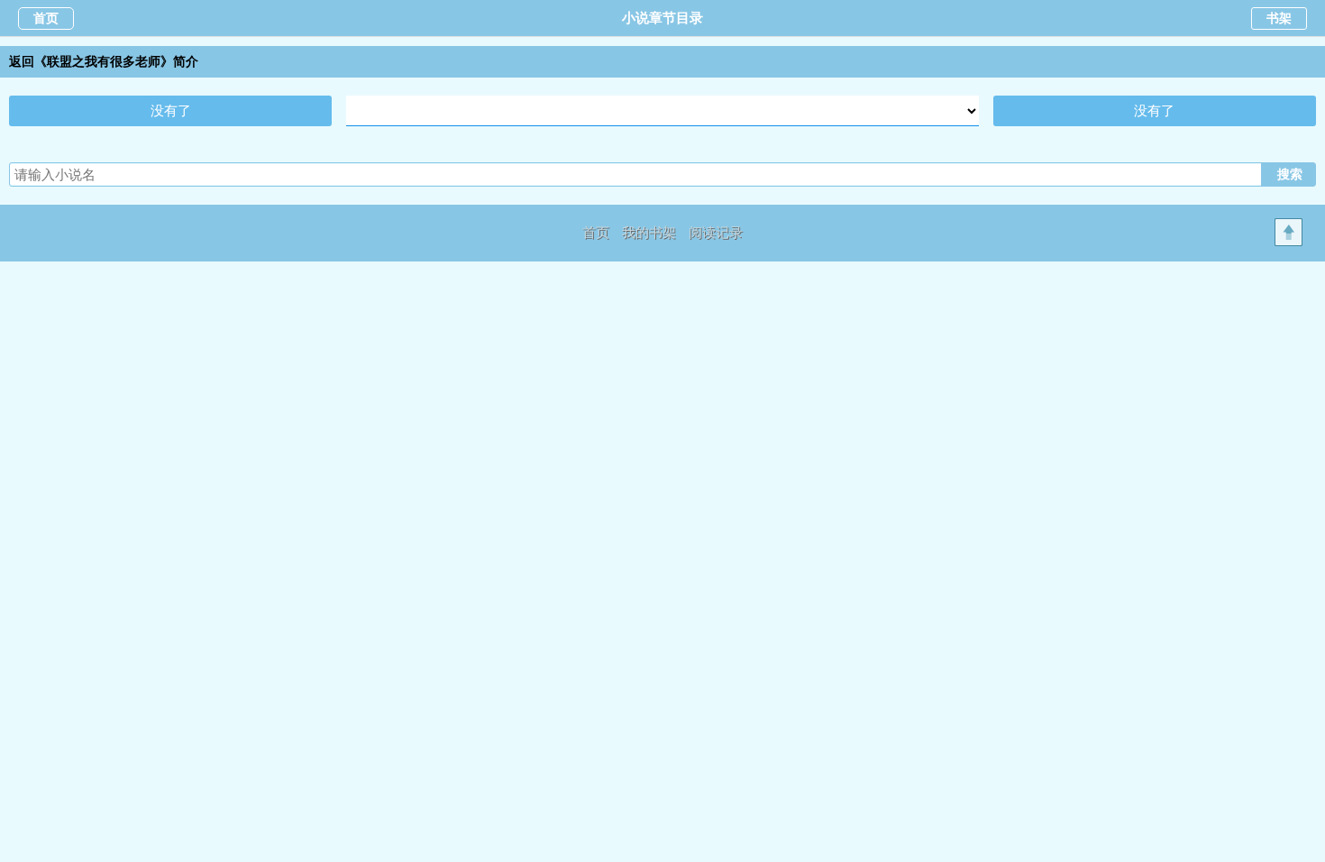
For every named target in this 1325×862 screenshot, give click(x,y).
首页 (46, 18)
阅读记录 (716, 232)
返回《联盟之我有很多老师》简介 (103, 62)
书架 (1279, 18)
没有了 (171, 111)
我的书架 (649, 232)
